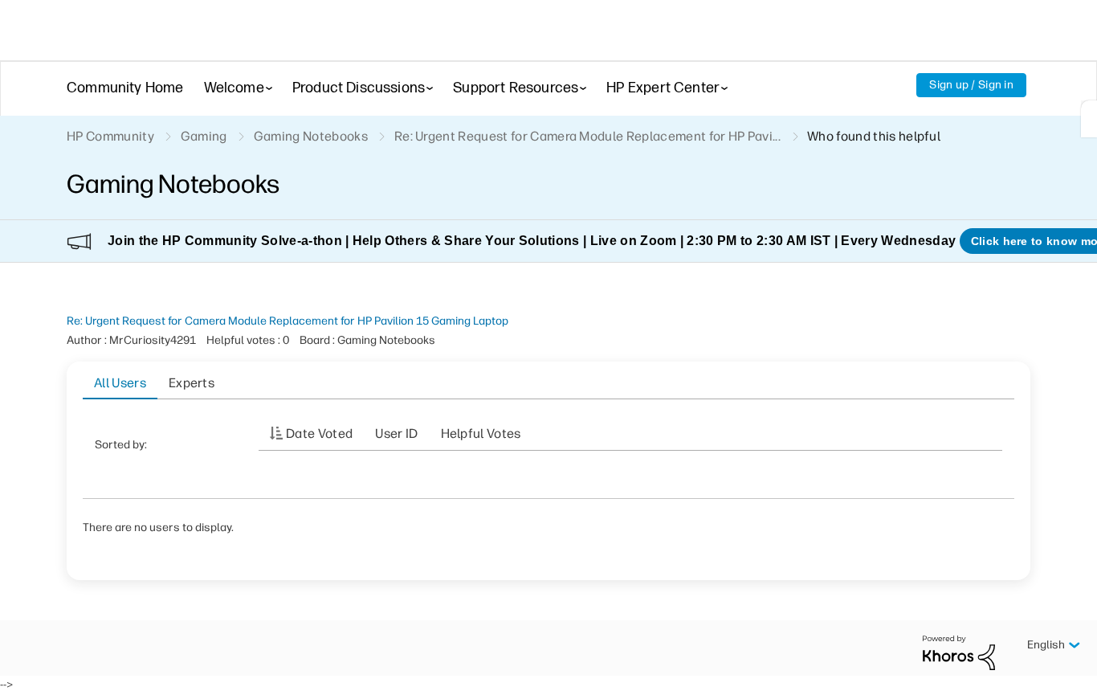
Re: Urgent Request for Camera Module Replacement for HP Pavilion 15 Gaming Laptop (287, 321)
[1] (1089, 118)
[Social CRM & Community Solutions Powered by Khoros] (959, 652)
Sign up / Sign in (971, 85)
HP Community (110, 136)
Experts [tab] (191, 382)
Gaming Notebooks (311, 136)
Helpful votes (481, 433)
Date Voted (319, 433)
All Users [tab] (120, 382)
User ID (396, 433)
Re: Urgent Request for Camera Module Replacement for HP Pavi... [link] (587, 136)
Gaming (204, 136)
